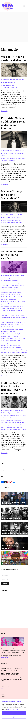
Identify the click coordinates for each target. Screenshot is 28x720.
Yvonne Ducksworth (21, 352)
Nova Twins (4, 324)
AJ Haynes (15, 280)
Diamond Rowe (13, 297)
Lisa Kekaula (4, 310)
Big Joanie (4, 287)
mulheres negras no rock (8, 87)
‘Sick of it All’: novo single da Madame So (13, 58)
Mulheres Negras (5, 317)
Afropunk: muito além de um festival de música (11, 680)
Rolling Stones (19, 334)
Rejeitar (14, 717)
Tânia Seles (6, 79)
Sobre (2, 694)
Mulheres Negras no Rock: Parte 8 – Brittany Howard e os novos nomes (13, 388)
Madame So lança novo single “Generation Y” (11, 194)
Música (3, 155)
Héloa (23, 304)
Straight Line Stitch (15, 340)
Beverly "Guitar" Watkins (7, 285)
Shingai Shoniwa (18, 336)
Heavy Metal (17, 304)
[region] (14, 709)
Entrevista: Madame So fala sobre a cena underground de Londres (13, 123)
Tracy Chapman (21, 350)
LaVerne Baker (10, 308)
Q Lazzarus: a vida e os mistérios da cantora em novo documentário (10, 673)
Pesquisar (25, 470)
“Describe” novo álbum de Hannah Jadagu (12, 668)
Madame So (9, 85)
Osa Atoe (3, 327)
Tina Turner (13, 350)
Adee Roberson (7, 280)
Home (2, 692)
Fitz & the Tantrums (6, 301)
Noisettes (12, 322)
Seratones (10, 336)
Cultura (3, 696)
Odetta (22, 324)
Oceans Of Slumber (13, 324)
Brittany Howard (5, 294)
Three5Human (5, 350)
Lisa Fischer (18, 308)
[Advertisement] (14, 27)
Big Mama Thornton (13, 287)
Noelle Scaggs (5, 322)
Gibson (15, 301)
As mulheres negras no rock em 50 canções (13, 255)
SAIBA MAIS (4, 657)
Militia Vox (4, 315)
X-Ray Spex (11, 352)
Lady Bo (3, 308)
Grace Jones (21, 301)
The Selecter (4, 347)
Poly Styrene (13, 331)
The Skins (11, 347)
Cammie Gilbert (15, 294)
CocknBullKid (4, 297)
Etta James (4, 299)
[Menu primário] (24, 6)
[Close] (26, 700)
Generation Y (6, 220)
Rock (17, 87)
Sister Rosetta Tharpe (7, 338)
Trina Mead (4, 352)
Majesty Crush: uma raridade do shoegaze (12, 677)
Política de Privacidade (12, 709)
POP (2, 160)
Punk (17, 222)
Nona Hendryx (20, 322)
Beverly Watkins (19, 285)
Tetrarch (10, 343)
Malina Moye (4, 313)
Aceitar (14, 713)
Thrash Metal (18, 347)
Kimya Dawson (14, 306)
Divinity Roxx (22, 297)
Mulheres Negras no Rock (9, 82)
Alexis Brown (14, 283)
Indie (4, 85)
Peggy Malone (5, 331)
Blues (14, 292)
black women (17, 290)
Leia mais (4, 111)
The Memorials (5, 345)
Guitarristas (10, 304)
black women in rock (6, 292)
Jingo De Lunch (5, 306)
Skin (15, 338)
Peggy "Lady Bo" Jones (7, 329)
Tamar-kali (4, 343)
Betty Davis (22, 283)
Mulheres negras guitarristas (19, 317)
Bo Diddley (20, 292)
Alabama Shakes (5, 283)
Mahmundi (19, 310)
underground (11, 160)
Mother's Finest (20, 315)
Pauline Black (11, 327)
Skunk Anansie (21, 338)
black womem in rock (7, 290)
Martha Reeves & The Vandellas (17, 313)
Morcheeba (11, 315)
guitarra (3, 304)
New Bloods (19, 320)
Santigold (3, 336)
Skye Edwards (5, 340)
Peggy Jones (18, 329)
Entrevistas (6, 153)
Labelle (22, 306)
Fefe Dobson (12, 299)
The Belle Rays (18, 343)
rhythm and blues (6, 334)
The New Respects (15, 345)
